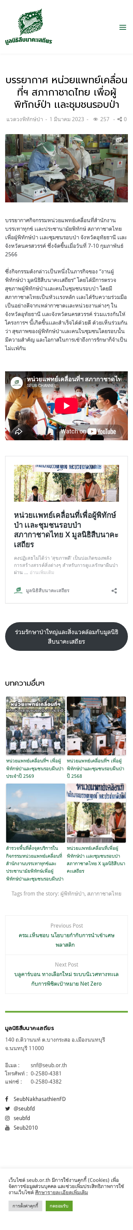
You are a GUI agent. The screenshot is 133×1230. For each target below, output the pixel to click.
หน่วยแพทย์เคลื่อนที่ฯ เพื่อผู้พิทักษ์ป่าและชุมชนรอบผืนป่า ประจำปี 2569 (34, 768)
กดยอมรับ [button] (59, 1205)
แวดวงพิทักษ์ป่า (24, 119)
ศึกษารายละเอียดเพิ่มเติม (61, 1192)
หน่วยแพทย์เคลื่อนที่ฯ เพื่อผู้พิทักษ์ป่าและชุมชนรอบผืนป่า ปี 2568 (95, 768)
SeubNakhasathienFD (40, 1099)
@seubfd (24, 1108)
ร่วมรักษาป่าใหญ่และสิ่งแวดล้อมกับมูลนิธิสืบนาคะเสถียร (66, 636)
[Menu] (123, 27)
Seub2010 (26, 1127)
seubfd (22, 1118)
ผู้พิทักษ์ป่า (72, 893)
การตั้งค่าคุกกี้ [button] (25, 1205)
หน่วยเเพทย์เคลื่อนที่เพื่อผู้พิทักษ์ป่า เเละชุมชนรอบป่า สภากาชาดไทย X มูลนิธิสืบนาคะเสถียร (96, 859)
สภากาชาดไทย (104, 893)
